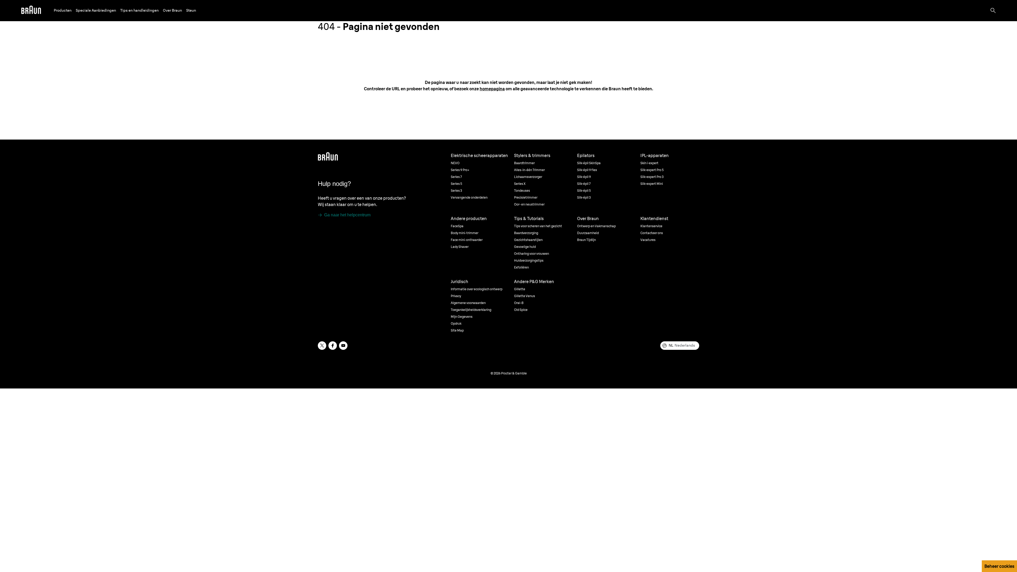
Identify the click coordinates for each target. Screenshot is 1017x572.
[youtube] (343, 345)
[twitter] (322, 345)
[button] (63, 10)
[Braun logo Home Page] (31, 11)
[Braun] (31, 11)
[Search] (993, 10)
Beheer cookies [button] (999, 566)
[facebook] (332, 345)
